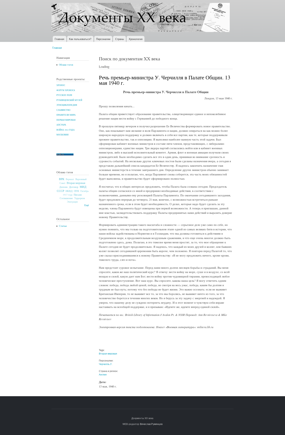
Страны (119, 39)
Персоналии (103, 39)
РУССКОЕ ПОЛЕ (64, 95)
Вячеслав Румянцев (151, 423)
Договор (73, 187)
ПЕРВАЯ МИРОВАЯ (65, 120)
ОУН (76, 191)
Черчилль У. (105, 364)
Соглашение (66, 198)
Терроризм (79, 198)
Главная (59, 39)
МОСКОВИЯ (62, 134)
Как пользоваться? (80, 39)
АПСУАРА (61, 124)
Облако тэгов (66, 64)
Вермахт (70, 179)
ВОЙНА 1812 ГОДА (65, 129)
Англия (103, 374)
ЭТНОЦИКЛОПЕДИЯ (66, 105)
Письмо (78, 194)
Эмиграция (72, 201)
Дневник (63, 186)
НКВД (69, 191)
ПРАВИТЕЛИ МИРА (66, 115)
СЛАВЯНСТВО (63, 110)
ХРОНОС (60, 85)
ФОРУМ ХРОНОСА (65, 90)
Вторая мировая (76, 183)
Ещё (86, 205)
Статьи (63, 226)
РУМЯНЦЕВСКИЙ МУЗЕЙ (69, 100)
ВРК (61, 179)
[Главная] (141, 18)
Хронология (135, 39)
